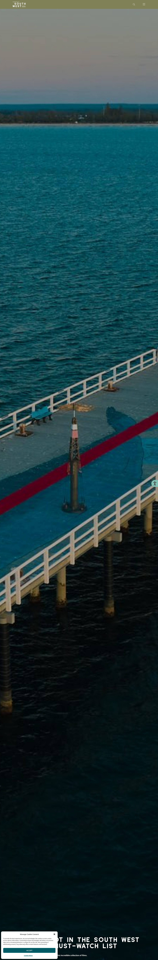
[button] (54, 934)
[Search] (134, 4)
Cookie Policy (28, 955)
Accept (29, 950)
